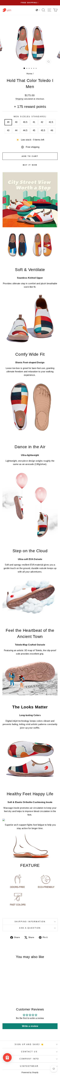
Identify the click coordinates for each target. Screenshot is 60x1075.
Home (29, 74)
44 (16, 130)
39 (8, 122)
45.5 (43, 130)
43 (8, 130)
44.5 (25, 130)
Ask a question (30, 928)
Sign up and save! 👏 (29, 1044)
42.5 (51, 122)
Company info (29, 1059)
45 (34, 130)
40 (16, 122)
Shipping (19, 99)
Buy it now (30, 165)
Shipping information (30, 921)
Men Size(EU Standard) (30, 116)
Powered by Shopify (30, 1073)
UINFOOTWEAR (29, 1066)
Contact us (29, 1052)
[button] (38, 10)
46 (52, 130)
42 (42, 122)
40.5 (25, 122)
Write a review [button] (30, 1026)
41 (34, 122)
